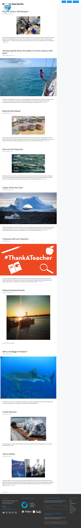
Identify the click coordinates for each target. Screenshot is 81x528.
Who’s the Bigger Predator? (14, 351)
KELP (71, 504)
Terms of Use (72, 511)
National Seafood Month (13, 290)
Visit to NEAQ (8, 454)
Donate (76, 1)
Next (6, 492)
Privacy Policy (72, 508)
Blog (71, 501)
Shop (69, 1)
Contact (69, 8)
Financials (72, 506)
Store (71, 500)
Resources (36, 8)
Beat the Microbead (11, 111)
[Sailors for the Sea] (6, 8)
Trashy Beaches (9, 412)
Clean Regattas (73, 503)
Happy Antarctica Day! (12, 187)
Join (64, 1)
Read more (5, 42)
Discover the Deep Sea (12, 149)
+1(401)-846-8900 (6, 507)
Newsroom (46, 8)
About (15, 8)
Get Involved (25, 8)
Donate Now (56, 522)
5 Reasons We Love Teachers (15, 239)
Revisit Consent (73, 509)
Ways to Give (58, 8)
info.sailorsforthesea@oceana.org (9, 509)
